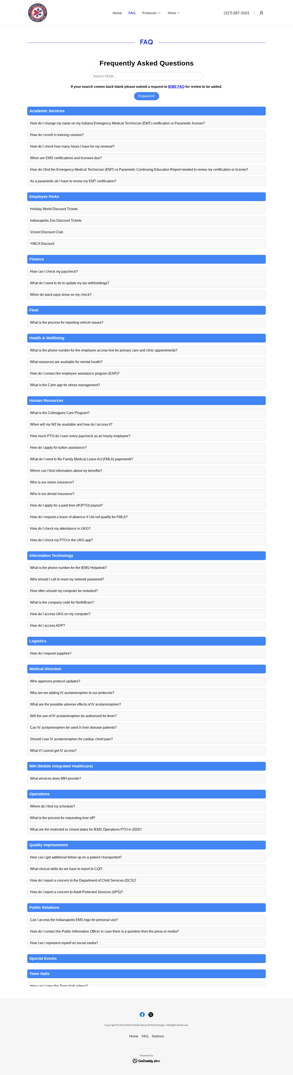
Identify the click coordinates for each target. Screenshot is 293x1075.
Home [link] (117, 13)
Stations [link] (158, 1036)
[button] (151, 12)
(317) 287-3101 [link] (236, 12)
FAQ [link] (131, 13)
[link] (37, 12)
